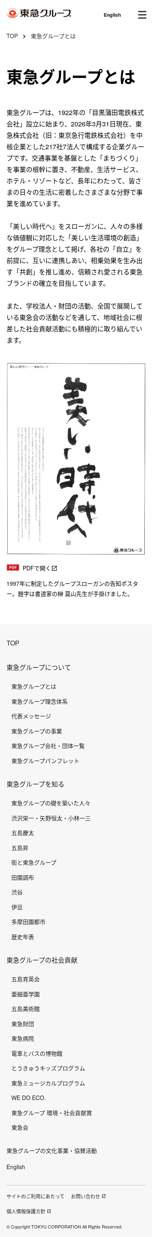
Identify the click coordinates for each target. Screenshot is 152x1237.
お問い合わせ (85, 1196)
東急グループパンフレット (45, 761)
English (112, 15)
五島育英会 (25, 979)
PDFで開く (37, 568)
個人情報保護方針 (25, 1211)
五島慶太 (22, 832)
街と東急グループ (33, 862)
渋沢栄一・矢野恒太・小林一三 (51, 818)
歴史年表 (22, 937)
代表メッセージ (31, 716)
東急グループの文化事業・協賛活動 (51, 1150)
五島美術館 (25, 1008)
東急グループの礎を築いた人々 (50, 803)
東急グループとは (53, 36)
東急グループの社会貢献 (41, 960)
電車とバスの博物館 (36, 1053)
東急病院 (22, 1038)
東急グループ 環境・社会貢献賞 (51, 1113)
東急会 (19, 1127)
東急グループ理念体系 (39, 701)
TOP (12, 36)
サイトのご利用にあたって (35, 1196)
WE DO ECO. (28, 1098)
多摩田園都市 (28, 921)
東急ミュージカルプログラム (48, 1083)
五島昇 (19, 848)
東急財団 (22, 1024)
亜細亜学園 (25, 994)
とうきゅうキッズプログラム (48, 1068)
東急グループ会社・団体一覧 (48, 745)
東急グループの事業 (36, 731)
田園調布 (22, 877)
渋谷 (17, 892)
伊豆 (17, 907)
